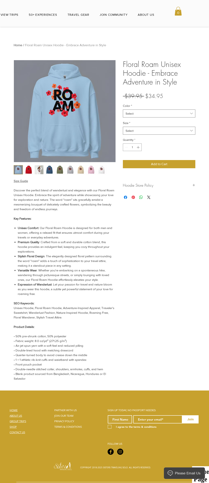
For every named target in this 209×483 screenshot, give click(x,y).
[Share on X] (148, 197)
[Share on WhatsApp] (141, 197)
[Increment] (138, 147)
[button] (178, 11)
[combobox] (159, 113)
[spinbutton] (132, 147)
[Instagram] (120, 452)
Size (126, 123)
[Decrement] (126, 147)
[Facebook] (111, 452)
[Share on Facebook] (125, 197)
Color (127, 105)
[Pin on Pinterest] (133, 197)
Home (18, 45)
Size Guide (21, 181)
